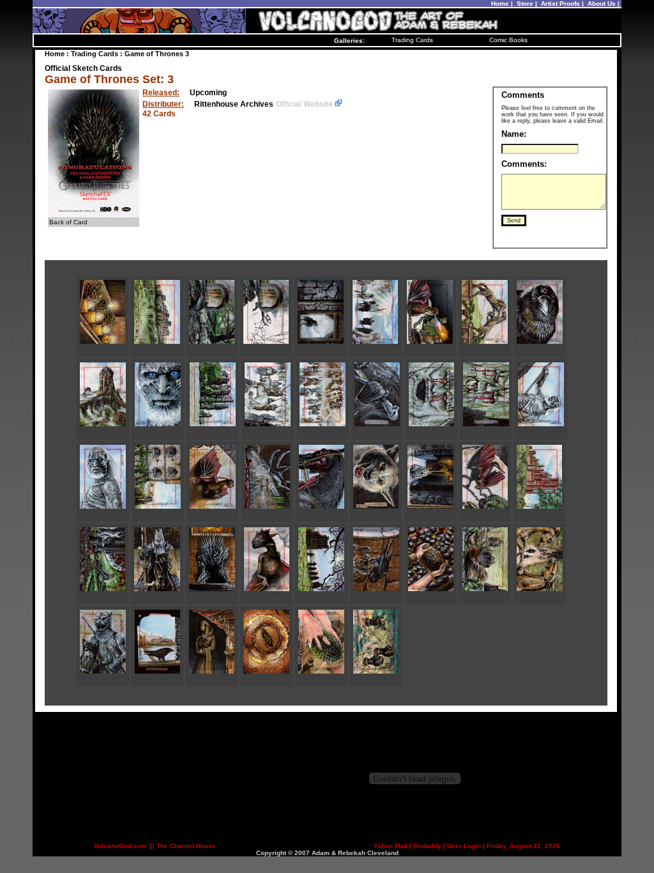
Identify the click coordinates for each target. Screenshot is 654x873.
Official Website (305, 104)
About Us (602, 3)
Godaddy (427, 845)
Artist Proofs (560, 3)
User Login (464, 845)
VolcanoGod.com (120, 845)
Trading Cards (412, 39)
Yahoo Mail (390, 845)
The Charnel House (186, 845)
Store (525, 3)
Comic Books (508, 39)
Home (500, 3)
